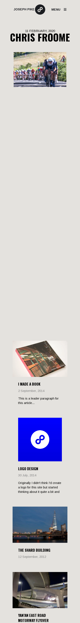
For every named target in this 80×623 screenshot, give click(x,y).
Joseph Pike (24, 9)
